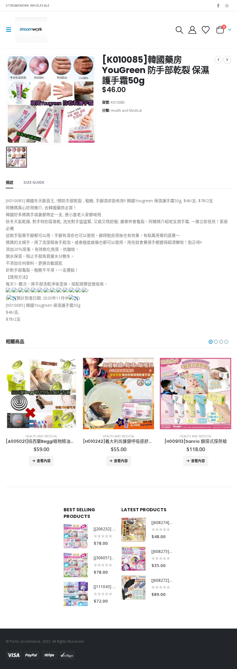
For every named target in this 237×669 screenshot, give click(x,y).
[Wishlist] (205, 30)
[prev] (218, 60)
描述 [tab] (9, 182)
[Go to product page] (41, 393)
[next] (227, 60)
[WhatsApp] (227, 5)
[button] (10, 30)
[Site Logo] (31, 30)
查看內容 (44, 460)
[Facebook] (218, 5)
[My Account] (192, 30)
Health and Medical (126, 110)
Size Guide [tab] (33, 182)
